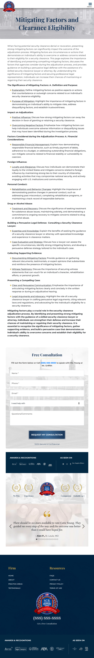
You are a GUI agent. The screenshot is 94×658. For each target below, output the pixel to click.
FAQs (52, 576)
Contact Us (55, 580)
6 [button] (44, 539)
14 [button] (57, 539)
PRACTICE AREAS (15, 584)
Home (11, 576)
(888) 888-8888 (48, 363)
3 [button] (39, 539)
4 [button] (41, 539)
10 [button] (51, 539)
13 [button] (55, 539)
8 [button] (47, 539)
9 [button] (49, 539)
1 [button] (36, 539)
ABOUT (11, 580)
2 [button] (38, 539)
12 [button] (54, 539)
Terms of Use (56, 588)
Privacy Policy (56, 584)
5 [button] (43, 539)
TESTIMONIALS (14, 588)
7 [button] (46, 539)
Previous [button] (10, 526)
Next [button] (83, 526)
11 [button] (52, 539)
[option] (47, 525)
